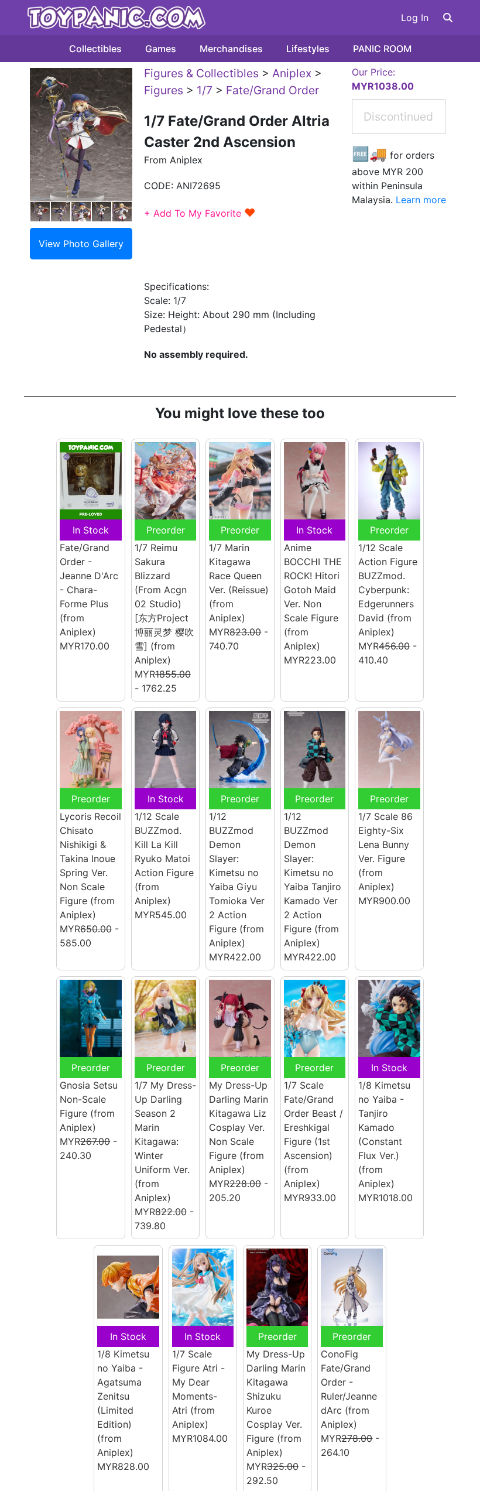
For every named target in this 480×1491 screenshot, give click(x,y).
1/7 (204, 90)
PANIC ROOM (382, 48)
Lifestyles (308, 48)
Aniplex (291, 73)
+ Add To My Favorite (200, 213)
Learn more (421, 200)
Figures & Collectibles (201, 73)
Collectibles (95, 48)
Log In (414, 17)
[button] (447, 17)
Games (160, 48)
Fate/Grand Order (272, 90)
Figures (163, 90)
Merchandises (231, 48)
